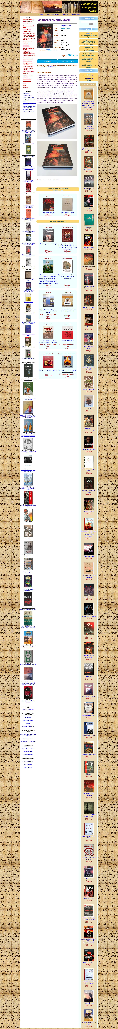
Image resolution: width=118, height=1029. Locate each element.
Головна (40, 14)
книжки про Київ (27, 29)
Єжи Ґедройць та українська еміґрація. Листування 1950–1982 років (28, 268)
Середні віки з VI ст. (27, 95)
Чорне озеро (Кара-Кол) (88, 470)
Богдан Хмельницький (28, 761)
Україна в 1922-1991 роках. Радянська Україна (29, 107)
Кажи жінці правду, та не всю (28, 358)
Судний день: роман (89, 597)
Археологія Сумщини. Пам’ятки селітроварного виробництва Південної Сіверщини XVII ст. (28, 435)
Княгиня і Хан (89, 556)
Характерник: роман (89, 616)
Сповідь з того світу (48, 212)
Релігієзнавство (27, 81)
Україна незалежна (27, 109)
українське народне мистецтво (28, 76)
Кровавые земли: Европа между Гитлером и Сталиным (48, 341)
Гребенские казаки (88, 696)
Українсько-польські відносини (28, 741)
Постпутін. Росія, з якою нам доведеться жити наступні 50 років (28, 609)
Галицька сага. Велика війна (88, 1023)
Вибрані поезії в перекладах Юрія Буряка (28, 347)
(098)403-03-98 (51, 66)
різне (24, 83)
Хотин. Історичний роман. (88, 368)
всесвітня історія (27, 79)
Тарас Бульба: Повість (67, 212)
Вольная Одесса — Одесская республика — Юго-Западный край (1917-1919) (28, 131)
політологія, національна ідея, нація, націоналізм (29, 36)
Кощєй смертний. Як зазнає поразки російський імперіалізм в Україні (28, 219)
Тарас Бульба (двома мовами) (89, 576)
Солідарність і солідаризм (28, 312)
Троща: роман (89, 189)
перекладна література (28, 71)
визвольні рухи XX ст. (28, 66)
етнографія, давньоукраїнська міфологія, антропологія (29, 52)
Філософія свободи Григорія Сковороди (28, 232)
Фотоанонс (25, 87)
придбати (47, 61)
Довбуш (88, 228)
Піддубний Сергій (28, 751)
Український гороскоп (28, 302)
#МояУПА (28, 539)
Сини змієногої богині (88, 754)
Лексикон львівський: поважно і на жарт (28, 193)
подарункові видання (28, 58)
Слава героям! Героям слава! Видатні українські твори (88, 941)
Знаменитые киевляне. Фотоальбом (28, 572)
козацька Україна (27, 31)
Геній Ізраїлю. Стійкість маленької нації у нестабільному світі (28, 206)
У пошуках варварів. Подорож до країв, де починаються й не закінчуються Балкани (28, 647)
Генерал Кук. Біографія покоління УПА (28, 506)
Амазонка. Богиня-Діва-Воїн (48, 370)
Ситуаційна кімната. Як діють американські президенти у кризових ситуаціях (28, 168)
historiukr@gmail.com (89, 75)
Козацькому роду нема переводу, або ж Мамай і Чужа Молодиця (88, 533)
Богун (89, 408)
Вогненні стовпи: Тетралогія (89, 656)
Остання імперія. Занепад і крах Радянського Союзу (28, 471)
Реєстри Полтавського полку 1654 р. (28, 334)
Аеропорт (88, 208)
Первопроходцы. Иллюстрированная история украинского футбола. (28, 243)
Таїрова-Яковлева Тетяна (28, 748)
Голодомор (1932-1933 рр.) (28, 726)
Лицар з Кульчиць (89, 307)
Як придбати (76, 14)
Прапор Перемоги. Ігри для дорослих (88, 918)
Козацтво (28, 723)
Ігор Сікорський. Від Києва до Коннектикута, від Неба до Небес (48, 310)
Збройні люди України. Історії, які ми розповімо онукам (28, 156)
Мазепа (88, 879)
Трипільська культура (28, 720)
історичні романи (27, 23)
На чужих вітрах (88, 636)
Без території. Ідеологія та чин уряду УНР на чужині (28, 323)
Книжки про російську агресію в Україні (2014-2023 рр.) (28, 735)
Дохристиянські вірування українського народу (67, 309)
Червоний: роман (89, 449)
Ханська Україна (28, 556)
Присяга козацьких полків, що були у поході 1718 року (28, 399)
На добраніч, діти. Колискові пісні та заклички (67, 371)
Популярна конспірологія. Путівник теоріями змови (28, 379)
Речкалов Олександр (28, 754)
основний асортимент (28, 19)
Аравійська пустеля (88, 266)
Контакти (67, 14)
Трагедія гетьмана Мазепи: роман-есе (88, 149)
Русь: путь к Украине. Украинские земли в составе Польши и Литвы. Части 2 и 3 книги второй (67, 246)
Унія (88, 327)
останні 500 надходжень (28, 709)
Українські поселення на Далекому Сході (28, 665)
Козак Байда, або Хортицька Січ (88, 287)
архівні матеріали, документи (27, 42)
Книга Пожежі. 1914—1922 (88, 837)
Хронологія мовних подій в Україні (28, 280)
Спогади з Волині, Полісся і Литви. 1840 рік (28, 452)
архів (24, 85)
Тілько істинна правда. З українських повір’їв (28, 590)
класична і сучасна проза (29, 33)
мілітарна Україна (27, 61)
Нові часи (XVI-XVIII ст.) (28, 97)
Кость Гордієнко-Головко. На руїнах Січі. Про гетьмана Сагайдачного (88, 104)
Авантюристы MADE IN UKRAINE (88, 815)
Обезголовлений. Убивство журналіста (28, 255)
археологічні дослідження (26, 45)
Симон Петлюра (28, 767)
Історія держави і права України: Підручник (28, 291)
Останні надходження (53, 14)
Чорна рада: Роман (88, 735)
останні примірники (27, 21)
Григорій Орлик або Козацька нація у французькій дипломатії (67, 276)
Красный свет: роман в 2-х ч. (88, 858)
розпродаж (25, 73)
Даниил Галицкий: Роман (88, 491)
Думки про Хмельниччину (89, 127)
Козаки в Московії (88, 389)
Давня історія (26, 93)
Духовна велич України (28, 143)
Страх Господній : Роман (89, 347)
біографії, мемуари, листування (27, 64)
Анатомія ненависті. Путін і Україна (28, 701)
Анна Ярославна (28, 764)
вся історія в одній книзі (28, 111)
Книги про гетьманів (28, 738)
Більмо (88, 774)
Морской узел (89, 1003)
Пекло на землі (89, 898)
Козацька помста (88, 247)
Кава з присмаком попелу (48, 244)
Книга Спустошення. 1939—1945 (89, 982)
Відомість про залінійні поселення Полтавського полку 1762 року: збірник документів (28, 416)
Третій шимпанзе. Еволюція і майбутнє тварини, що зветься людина (28, 627)
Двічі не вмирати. (89, 962)
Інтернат (89, 676)
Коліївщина (28, 522)
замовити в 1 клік (68, 61)
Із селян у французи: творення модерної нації (28, 181)
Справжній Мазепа (88, 715)
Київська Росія (89, 169)
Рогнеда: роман (88, 511)
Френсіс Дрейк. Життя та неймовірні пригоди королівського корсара (28, 488)
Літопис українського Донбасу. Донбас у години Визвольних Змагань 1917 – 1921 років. (28, 683)
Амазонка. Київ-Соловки (88, 794)
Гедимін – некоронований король (88, 429)
